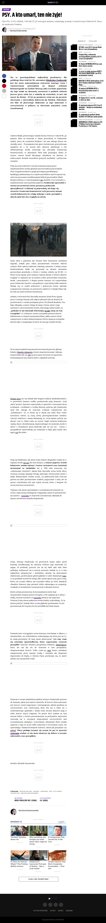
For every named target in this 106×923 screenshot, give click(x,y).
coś (16, 432)
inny (49, 650)
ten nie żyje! (15, 793)
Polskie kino (15, 398)
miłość (13, 730)
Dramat (36, 791)
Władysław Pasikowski (56, 80)
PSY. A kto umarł (56, 791)
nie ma (26, 462)
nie (41, 180)
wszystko (25, 495)
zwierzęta (14, 733)
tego (64, 576)
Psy (29, 355)
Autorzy (53, 910)
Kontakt (60, 910)
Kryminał (44, 791)
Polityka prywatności (40, 910)
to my (47, 310)
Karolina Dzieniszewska (18, 31)
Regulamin (69, 910)
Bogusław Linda (26, 791)
